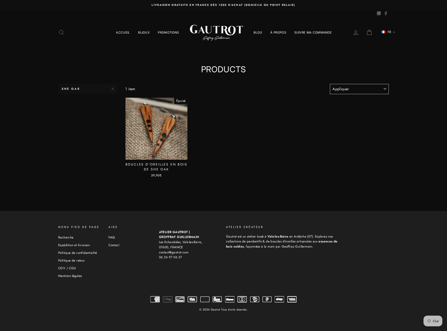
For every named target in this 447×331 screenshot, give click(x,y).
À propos (278, 32)
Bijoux (144, 32)
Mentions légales (70, 275)
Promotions (168, 32)
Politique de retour (71, 260)
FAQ (111, 237)
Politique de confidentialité (77, 252)
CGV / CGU (67, 268)
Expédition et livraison (74, 245)
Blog (258, 32)
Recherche (66, 237)
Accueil (123, 32)
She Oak (71, 89)
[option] (223, 4)
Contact (113, 245)
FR (391, 32)
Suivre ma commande (313, 32)
